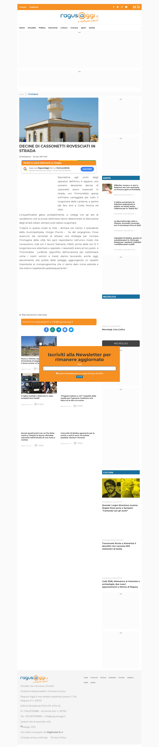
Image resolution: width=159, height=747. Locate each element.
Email (79, 364)
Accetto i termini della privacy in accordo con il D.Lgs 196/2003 (80, 373)
